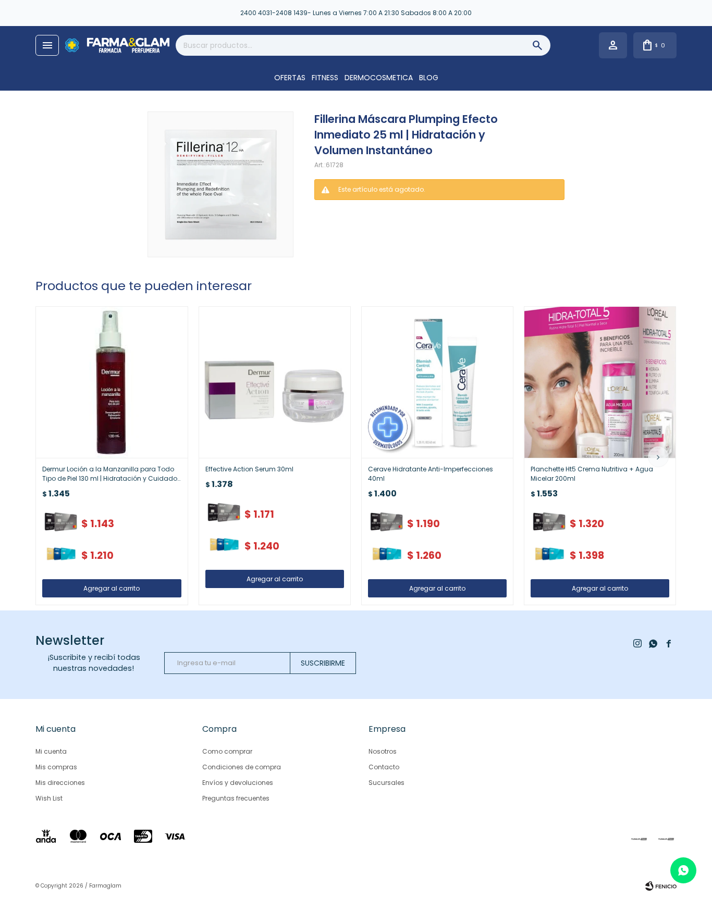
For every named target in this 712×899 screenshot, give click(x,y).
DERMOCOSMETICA (379, 77)
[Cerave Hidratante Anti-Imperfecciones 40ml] (437, 382)
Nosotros (383, 751)
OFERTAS (289, 77)
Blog (428, 77)
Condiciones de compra (241, 767)
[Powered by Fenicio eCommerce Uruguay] (661, 886)
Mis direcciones (60, 782)
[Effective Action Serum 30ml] (274, 382)
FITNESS (325, 77)
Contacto (384, 767)
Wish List (49, 798)
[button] (658, 457)
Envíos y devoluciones (237, 782)
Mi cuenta (51, 751)
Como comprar (227, 751)
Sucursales (386, 782)
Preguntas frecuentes (235, 798)
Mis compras (56, 767)
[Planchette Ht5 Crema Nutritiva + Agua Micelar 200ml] (600, 382)
